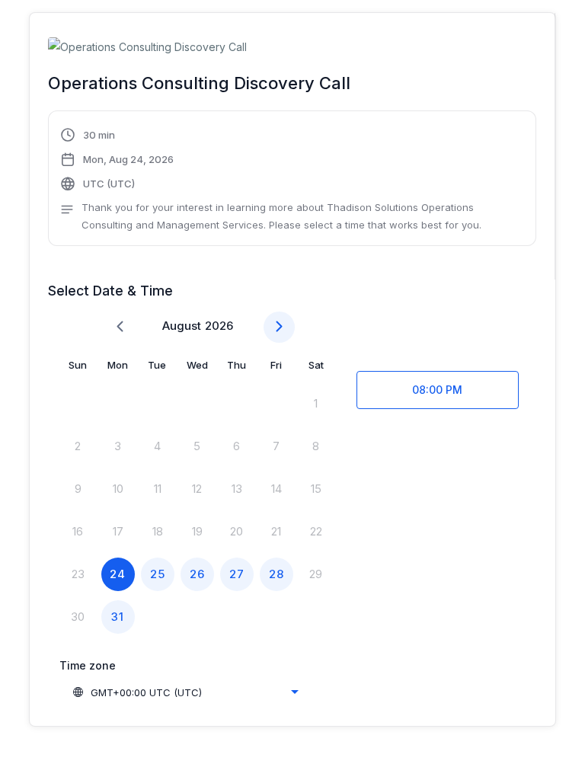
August (181, 325)
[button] (291, 180)
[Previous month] (120, 327)
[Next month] (279, 327)
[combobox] (185, 692)
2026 (219, 325)
